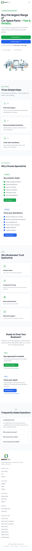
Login (2, 486)
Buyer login (17, 45)
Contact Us (4, 511)
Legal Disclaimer (5, 537)
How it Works (4, 471)
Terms (11, 546)
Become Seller (4, 496)
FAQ (2, 474)
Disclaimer (16, 546)
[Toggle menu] (29, 2)
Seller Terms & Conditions (7, 524)
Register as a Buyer (10, 365)
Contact (3, 476)
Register (3, 483)
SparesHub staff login (24, 546)
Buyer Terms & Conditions (7, 521)
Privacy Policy (4, 526)
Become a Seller (15, 41)
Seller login (24, 45)
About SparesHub (5, 508)
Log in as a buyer (15, 368)
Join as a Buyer (15, 37)
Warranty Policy (5, 534)
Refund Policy (4, 529)
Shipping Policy (4, 532)
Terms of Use (4, 518)
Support (3, 489)
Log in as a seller (15, 393)
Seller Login (4, 499)
